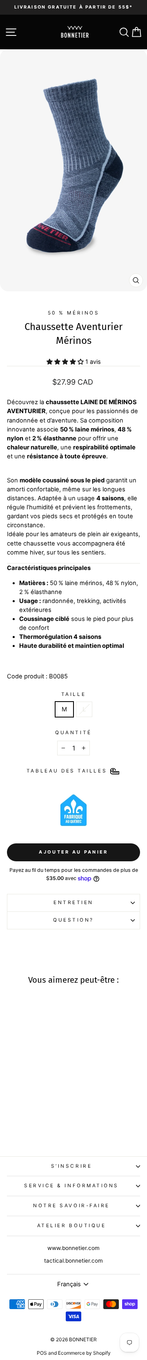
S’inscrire (71, 1166)
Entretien (73, 902)
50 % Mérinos (73, 313)
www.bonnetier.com (73, 1248)
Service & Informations (71, 1185)
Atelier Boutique (71, 1225)
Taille (73, 694)
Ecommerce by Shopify (84, 1353)
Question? (73, 920)
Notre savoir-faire (71, 1205)
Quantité (73, 732)
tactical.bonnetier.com (73, 1260)
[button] (25, 1110)
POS (42, 1353)
